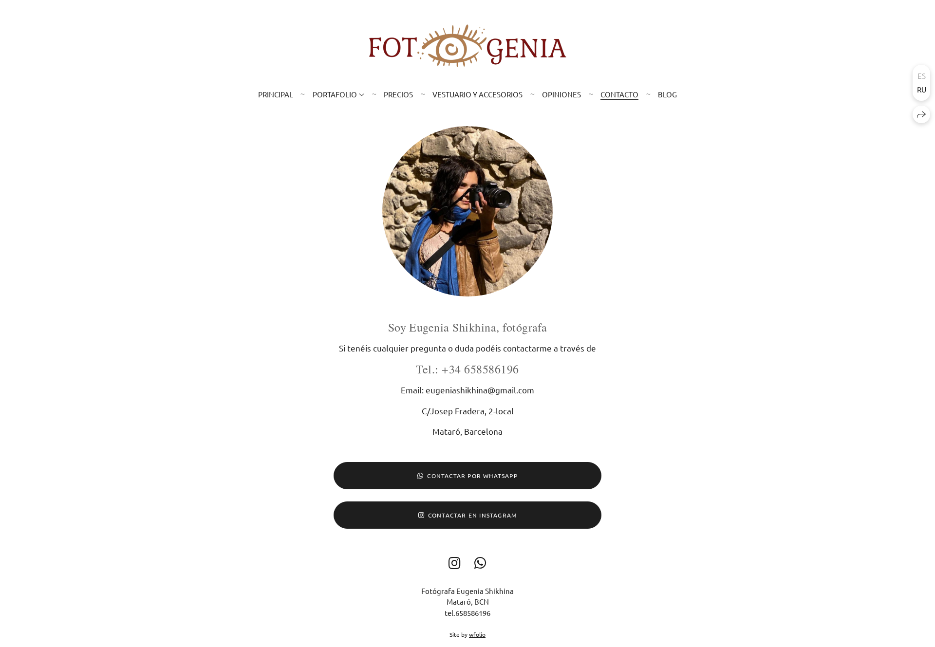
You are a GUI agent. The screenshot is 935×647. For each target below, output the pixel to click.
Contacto (619, 94)
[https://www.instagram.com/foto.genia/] (455, 563)
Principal (275, 94)
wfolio (477, 634)
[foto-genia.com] (467, 45)
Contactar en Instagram (472, 515)
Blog (667, 94)
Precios (398, 94)
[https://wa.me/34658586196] (480, 563)
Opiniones (561, 94)
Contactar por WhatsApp (472, 476)
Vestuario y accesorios (477, 94)
